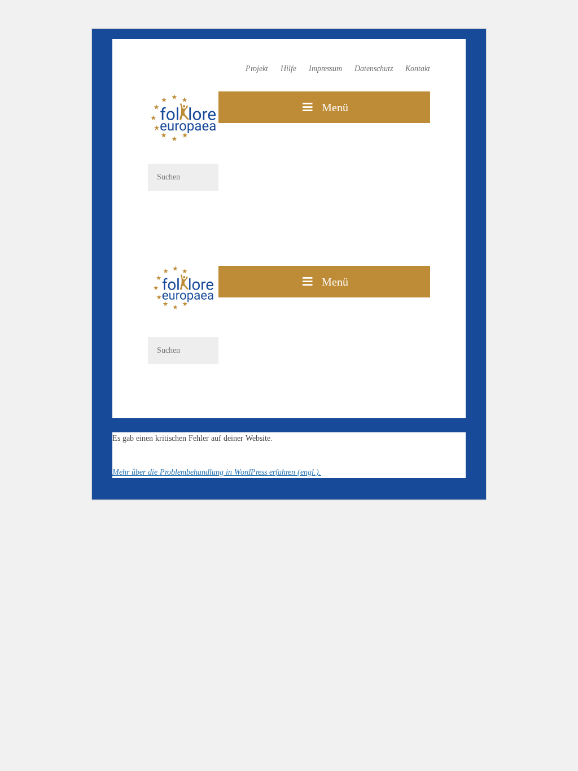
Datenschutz (373, 69)
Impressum (325, 69)
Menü (335, 107)
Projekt (257, 69)
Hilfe (288, 69)
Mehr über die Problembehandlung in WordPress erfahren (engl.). (216, 472)
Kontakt (417, 69)
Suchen (183, 210)
